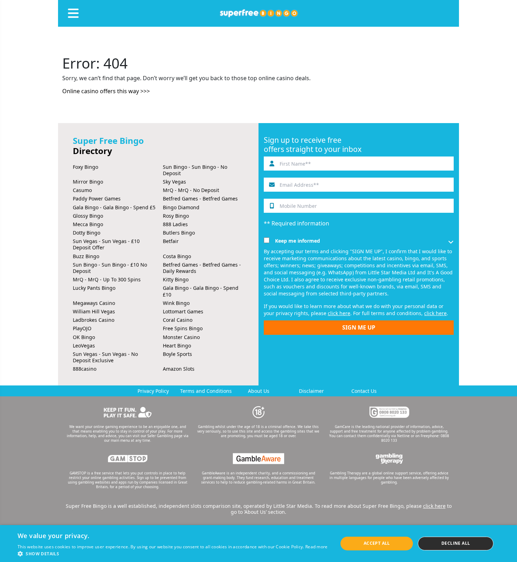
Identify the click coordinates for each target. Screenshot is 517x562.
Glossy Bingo (88, 215)
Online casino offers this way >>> (106, 91)
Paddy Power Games (97, 198)
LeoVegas (84, 345)
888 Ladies (175, 224)
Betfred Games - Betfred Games (200, 198)
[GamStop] (127, 458)
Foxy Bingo (85, 167)
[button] (173, 553)
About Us (258, 391)
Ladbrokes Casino (93, 320)
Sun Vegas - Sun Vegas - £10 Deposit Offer (106, 244)
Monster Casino (181, 337)
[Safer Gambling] (127, 412)
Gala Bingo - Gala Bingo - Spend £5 (114, 207)
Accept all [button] (377, 543)
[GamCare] (389, 412)
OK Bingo (84, 337)
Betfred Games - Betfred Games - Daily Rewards (202, 267)
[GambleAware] (258, 458)
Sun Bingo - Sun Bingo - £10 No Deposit (110, 267)
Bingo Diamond (181, 207)
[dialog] (258, 543)
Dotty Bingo (86, 232)
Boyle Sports (177, 354)
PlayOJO (82, 328)
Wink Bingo (176, 303)
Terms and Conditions (206, 391)
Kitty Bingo (176, 279)
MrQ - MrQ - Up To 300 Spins (107, 279)
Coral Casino (177, 320)
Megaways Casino (94, 303)
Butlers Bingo (179, 232)
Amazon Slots (178, 368)
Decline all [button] (455, 543)
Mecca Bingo (88, 224)
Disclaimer (311, 391)
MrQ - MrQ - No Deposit (191, 190)
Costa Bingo (177, 256)
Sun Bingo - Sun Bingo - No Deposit (195, 170)
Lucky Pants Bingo (94, 288)
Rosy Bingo (176, 215)
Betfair (171, 241)
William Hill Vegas (94, 311)
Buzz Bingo (86, 256)
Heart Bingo (177, 345)
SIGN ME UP (358, 327)
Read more (316, 547)
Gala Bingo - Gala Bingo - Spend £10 (200, 291)
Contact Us (364, 391)
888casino (84, 368)
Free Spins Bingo (183, 328)
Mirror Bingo (88, 181)
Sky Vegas (174, 181)
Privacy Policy (153, 391)
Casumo (82, 190)
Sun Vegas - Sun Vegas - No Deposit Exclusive (105, 357)
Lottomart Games (183, 311)
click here (339, 313)
